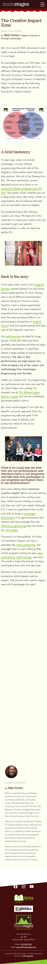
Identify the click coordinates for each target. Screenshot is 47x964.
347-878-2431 (26, 944)
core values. (11, 530)
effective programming (13, 525)
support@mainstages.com (26, 947)
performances (13, 336)
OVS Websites (28, 956)
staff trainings (24, 557)
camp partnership (25, 544)
